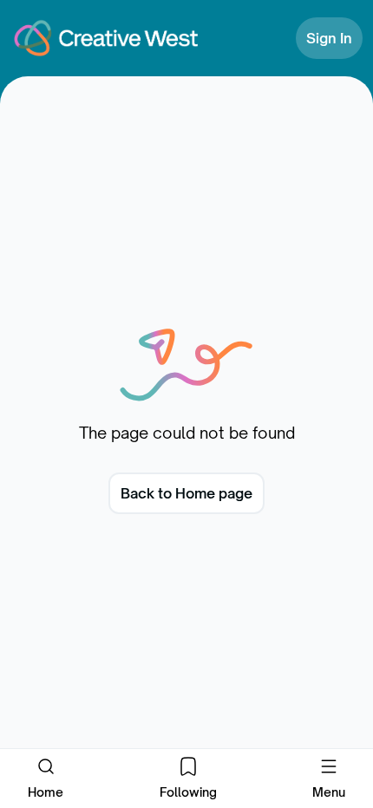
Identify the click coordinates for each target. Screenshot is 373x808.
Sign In (329, 38)
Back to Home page (186, 493)
